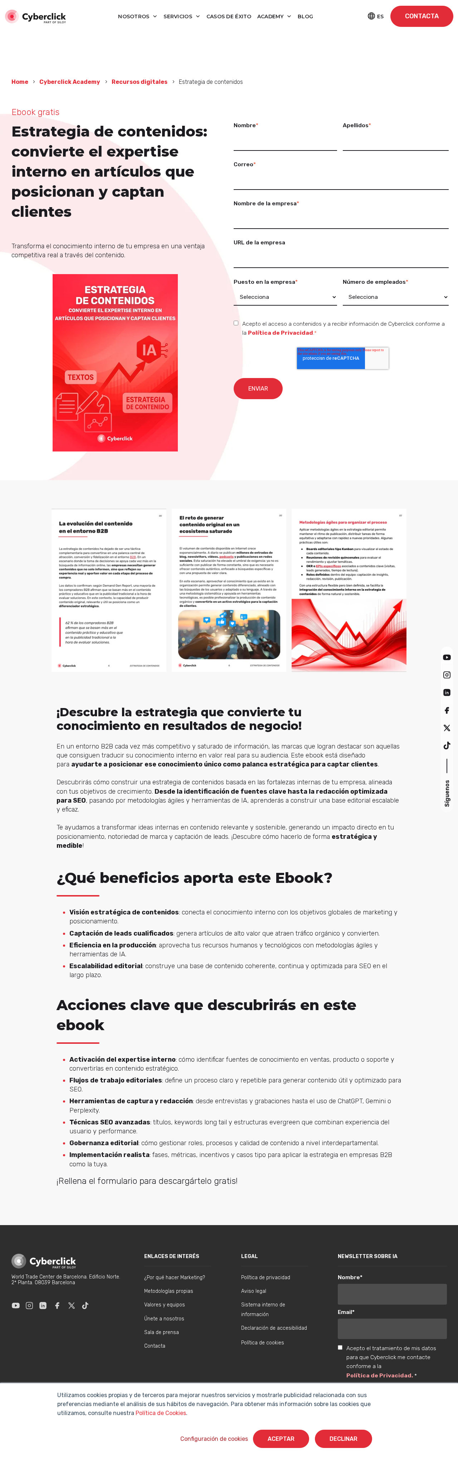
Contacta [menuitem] (154, 1346)
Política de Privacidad (280, 332)
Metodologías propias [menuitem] (168, 1291)
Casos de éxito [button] (229, 16)
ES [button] (380, 16)
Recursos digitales (139, 81)
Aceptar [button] (281, 1438)
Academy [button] (271, 16)
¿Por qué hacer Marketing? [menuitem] (174, 1278)
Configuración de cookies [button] (214, 1438)
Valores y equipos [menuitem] (164, 1305)
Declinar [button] (343, 1438)
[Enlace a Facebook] (57, 1305)
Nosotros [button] (134, 16)
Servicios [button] (179, 16)
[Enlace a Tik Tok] (85, 1305)
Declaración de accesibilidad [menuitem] (274, 1328)
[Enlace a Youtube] (15, 1305)
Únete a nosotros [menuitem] (164, 1319)
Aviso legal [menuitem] (253, 1291)
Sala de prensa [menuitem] (161, 1332)
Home (20, 81)
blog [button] (305, 16)
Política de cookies (262, 1343)
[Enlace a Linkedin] (43, 1305)
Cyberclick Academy (69, 81)
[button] (447, 656)
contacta (422, 16)
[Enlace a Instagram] (29, 1305)
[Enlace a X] (71, 1305)
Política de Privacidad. (380, 1375)
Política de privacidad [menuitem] (265, 1278)
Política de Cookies (160, 1413)
